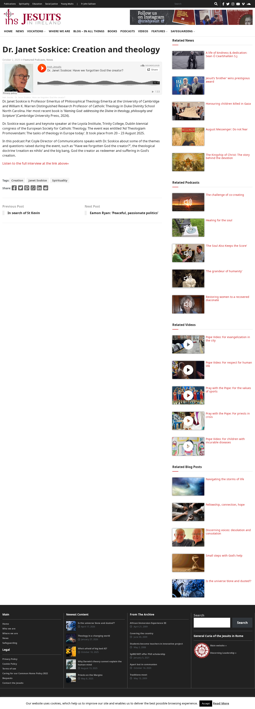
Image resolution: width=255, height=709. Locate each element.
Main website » (218, 645)
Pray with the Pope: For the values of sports (228, 389)
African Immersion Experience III (148, 622)
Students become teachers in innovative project (156, 643)
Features (158, 31)
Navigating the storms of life (225, 479)
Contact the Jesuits (12, 682)
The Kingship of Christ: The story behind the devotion (228, 156)
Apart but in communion (143, 664)
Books (112, 31)
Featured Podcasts (34, 59)
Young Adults (67, 3)
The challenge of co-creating (225, 195)
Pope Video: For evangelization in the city (228, 338)
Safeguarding (182, 31)
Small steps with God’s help (224, 555)
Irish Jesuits (7, 97)
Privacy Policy (9, 658)
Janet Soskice (37, 180)
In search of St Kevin (24, 213)
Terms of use (9, 668)
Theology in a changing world (94, 635)
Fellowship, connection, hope (225, 504)
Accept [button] (206, 703)
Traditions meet (138, 674)
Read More (221, 703)
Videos (143, 31)
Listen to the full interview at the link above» (35, 163)
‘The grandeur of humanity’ (224, 271)
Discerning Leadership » (223, 652)
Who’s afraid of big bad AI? (92, 648)
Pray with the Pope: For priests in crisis (228, 415)
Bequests (7, 678)
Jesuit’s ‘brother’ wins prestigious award (228, 79)
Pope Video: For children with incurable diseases (225, 440)
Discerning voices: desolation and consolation (228, 531)
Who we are (9, 628)
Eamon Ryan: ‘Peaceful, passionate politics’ (124, 213)
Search (199, 615)
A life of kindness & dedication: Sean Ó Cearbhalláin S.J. (226, 54)
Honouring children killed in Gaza (228, 103)
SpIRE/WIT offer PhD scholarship (147, 653)
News (20, 31)
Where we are (59, 31)
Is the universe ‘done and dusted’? (228, 581)
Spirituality (24, 3)
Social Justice (51, 3)
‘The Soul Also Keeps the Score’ (226, 246)
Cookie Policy (9, 663)
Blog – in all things (88, 31)
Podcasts (127, 31)
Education (37, 3)
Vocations (35, 31)
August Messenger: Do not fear (227, 129)
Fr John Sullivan (88, 3)
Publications (10, 3)
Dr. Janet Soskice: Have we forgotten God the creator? (40, 97)
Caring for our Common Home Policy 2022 (25, 673)
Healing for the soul (219, 220)
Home (8, 31)
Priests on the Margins (90, 674)
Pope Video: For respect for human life (229, 364)
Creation (17, 180)
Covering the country (141, 633)
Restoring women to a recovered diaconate (227, 298)
